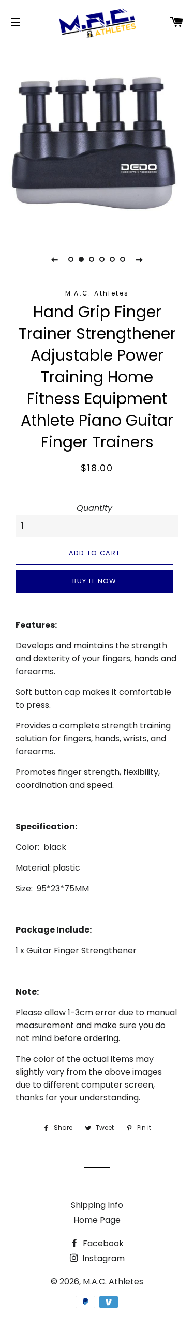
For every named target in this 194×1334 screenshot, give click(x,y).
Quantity (94, 508)
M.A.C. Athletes (113, 1282)
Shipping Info (97, 1205)
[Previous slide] (54, 259)
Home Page (97, 1220)
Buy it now (94, 581)
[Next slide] (139, 259)
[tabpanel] (97, 138)
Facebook (102, 1243)
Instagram (102, 1258)
